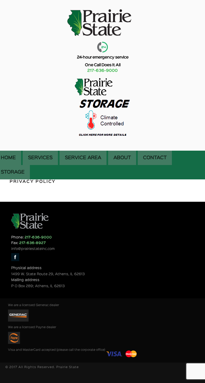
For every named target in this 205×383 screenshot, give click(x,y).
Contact (155, 158)
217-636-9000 (102, 71)
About (122, 158)
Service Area (83, 158)
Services (40, 158)
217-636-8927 (32, 243)
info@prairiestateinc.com (33, 248)
